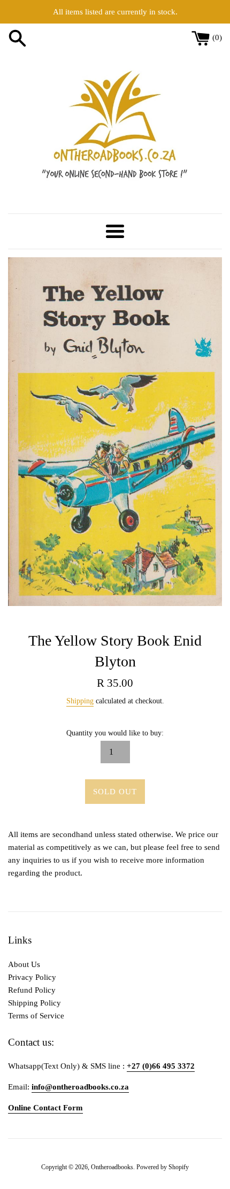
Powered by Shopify (162, 1167)
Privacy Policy (32, 977)
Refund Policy (32, 990)
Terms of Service (36, 1015)
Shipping (80, 701)
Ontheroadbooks (112, 1167)
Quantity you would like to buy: (115, 733)
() (217, 37)
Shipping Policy (34, 1003)
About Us (24, 964)
